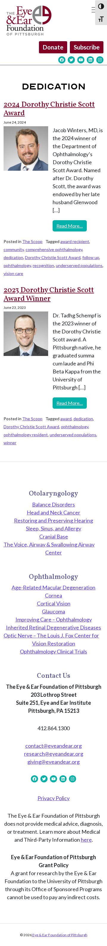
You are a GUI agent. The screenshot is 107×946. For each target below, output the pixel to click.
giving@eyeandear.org (53, 761)
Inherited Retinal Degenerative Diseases (53, 627)
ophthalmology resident (26, 434)
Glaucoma (53, 611)
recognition (43, 265)
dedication (13, 257)
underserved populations (79, 265)
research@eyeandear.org (53, 753)
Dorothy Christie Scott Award (53, 257)
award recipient (74, 241)
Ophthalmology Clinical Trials (53, 651)
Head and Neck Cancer (53, 512)
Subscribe (87, 47)
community (14, 249)
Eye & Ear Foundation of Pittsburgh (59, 935)
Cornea (53, 595)
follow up (90, 257)
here (86, 839)
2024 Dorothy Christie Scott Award (49, 109)
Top (100, 938)
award (66, 418)
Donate (53, 47)
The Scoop (32, 241)
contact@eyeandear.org (53, 745)
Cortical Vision (53, 603)
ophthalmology (17, 265)
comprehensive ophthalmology (54, 249)
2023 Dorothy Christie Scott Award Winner (49, 294)
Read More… (71, 225)
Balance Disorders (53, 504)
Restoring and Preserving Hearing (53, 520)
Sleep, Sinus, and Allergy (53, 528)
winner (10, 442)
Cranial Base (53, 536)
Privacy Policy (53, 798)
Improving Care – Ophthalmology (53, 619)
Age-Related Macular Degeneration (53, 587)
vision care (13, 273)
